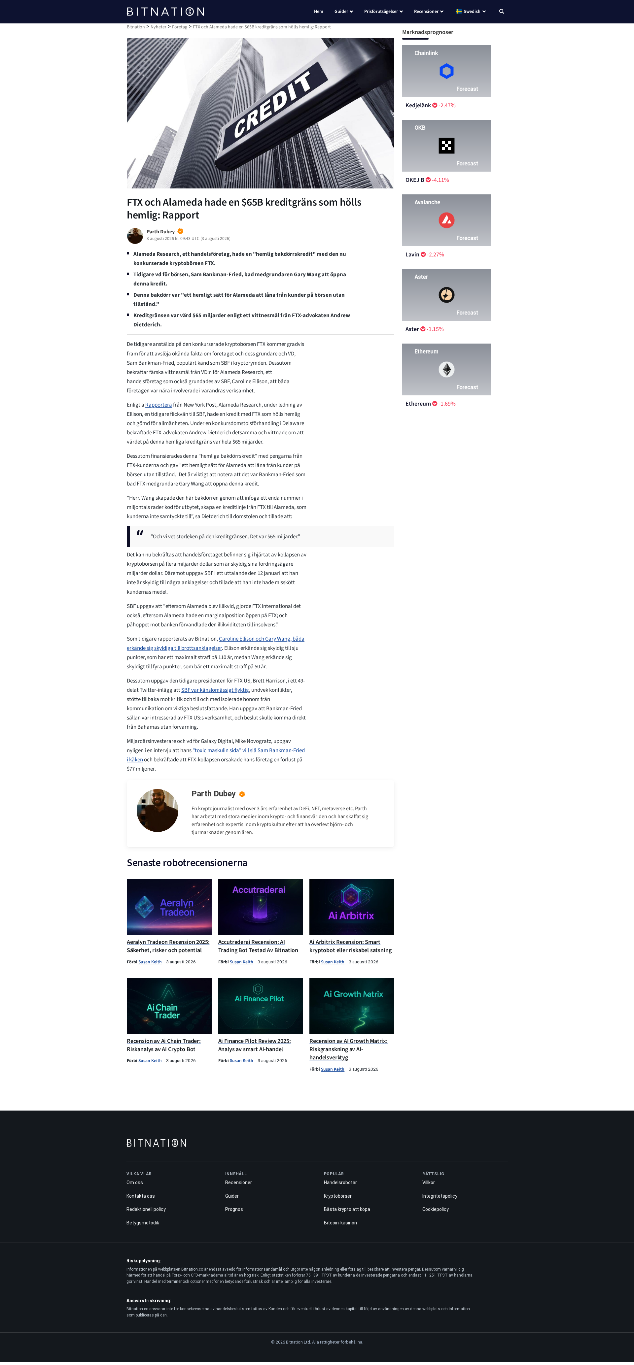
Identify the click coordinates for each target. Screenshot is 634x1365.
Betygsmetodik (142, 1222)
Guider (341, 11)
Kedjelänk (418, 105)
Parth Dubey (214, 793)
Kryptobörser (337, 1195)
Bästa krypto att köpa (347, 1209)
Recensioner (426, 11)
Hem (318, 11)
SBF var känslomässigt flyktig (215, 690)
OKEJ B (414, 180)
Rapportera (158, 405)
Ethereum (418, 404)
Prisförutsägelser (381, 11)
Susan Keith (150, 962)
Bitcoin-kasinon (340, 1222)
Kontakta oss (140, 1195)
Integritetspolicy (439, 1195)
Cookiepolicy (435, 1209)
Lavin (412, 254)
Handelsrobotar (340, 1182)
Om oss (134, 1182)
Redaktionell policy (146, 1209)
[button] (502, 12)
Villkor (428, 1182)
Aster (412, 329)
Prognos (234, 1209)
